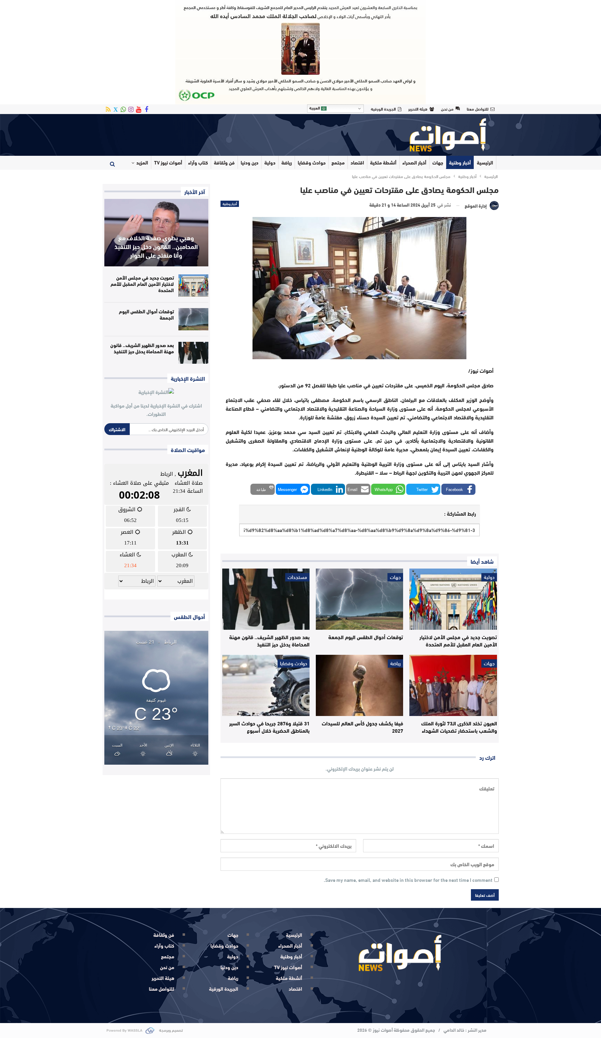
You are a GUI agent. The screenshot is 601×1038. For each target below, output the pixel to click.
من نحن (447, 108)
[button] (458, 489)
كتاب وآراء (198, 162)
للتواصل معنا (477, 108)
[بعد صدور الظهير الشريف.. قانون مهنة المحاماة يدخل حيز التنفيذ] (266, 599)
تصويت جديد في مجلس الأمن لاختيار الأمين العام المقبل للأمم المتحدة (142, 284)
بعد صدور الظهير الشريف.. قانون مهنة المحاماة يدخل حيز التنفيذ (142, 348)
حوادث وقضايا (312, 162)
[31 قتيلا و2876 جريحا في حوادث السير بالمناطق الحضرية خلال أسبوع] (266, 685)
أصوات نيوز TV (168, 162)
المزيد (142, 162)
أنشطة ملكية (383, 162)
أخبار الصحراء (414, 162)
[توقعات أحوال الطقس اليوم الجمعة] (359, 599)
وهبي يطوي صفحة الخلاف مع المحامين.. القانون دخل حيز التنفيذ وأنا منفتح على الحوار (156, 246)
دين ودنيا (249, 162)
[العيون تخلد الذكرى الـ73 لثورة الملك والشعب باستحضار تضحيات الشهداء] (453, 685)
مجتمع (338, 162)
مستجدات (297, 577)
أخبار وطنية (460, 162)
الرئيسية (485, 162)
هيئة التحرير (417, 108)
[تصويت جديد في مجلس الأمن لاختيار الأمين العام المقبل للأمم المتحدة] (453, 599)
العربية (315, 107)
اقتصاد (357, 162)
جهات (437, 162)
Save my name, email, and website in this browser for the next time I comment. (408, 880)
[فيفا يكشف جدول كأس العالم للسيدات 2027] (359, 685)
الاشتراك (117, 429)
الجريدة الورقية (383, 108)
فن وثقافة (224, 162)
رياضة (286, 162)
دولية (269, 162)
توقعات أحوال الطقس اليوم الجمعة (146, 314)
